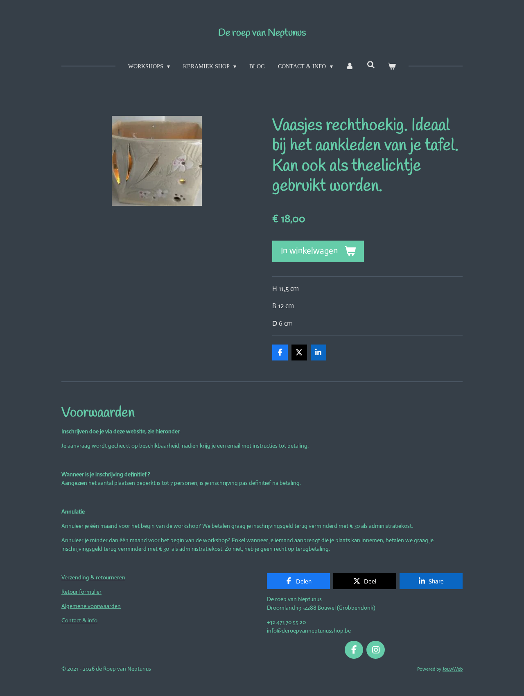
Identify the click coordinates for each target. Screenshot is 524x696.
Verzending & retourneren (93, 577)
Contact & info (79, 620)
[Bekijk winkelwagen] (392, 66)
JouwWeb (453, 669)
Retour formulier (81, 591)
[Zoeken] (370, 65)
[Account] (350, 66)
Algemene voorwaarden (91, 606)
